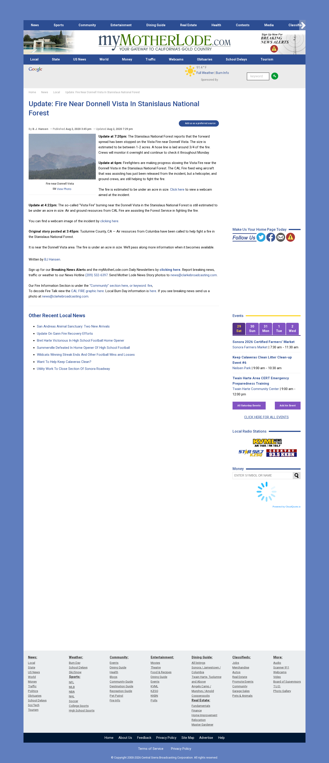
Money (127, 59)
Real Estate (188, 25)
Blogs (113, 677)
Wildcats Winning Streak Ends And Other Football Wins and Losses (86, 355)
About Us (125, 738)
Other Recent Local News (57, 315)
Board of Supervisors (287, 681)
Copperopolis (201, 695)
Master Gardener (202, 724)
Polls (154, 700)
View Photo (63, 189)
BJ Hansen (52, 259)
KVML (154, 686)
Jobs (235, 662)
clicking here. (110, 221)
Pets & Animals (242, 695)
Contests (243, 25)
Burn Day (74, 662)
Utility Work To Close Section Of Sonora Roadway (73, 369)
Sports (59, 25)
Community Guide (121, 681)
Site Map (188, 738)
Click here (177, 190)
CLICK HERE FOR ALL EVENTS (266, 417)
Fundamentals (201, 705)
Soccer (73, 701)
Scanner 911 (281, 667)
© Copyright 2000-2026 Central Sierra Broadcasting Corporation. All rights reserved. (164, 757)
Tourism (267, 59)
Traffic (150, 59)
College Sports (79, 705)
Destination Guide (121, 686)
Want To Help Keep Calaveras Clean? (64, 362)
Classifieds (296, 25)
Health (216, 25)
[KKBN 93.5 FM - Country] (281, 452)
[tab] (239, 329)
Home (109, 738)
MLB (72, 687)
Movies (155, 662)
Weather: (76, 657)
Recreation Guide (121, 691)
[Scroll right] (302, 25)
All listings (198, 662)
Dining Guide (155, 25)
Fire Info (115, 700)
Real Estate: (201, 700)
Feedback (144, 738)
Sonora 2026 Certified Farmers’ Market (264, 342)
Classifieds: (241, 657)
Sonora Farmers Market (250, 347)
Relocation (199, 720)
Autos (236, 672)
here (153, 291)
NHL (72, 696)
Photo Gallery (282, 691)
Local (34, 59)
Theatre (156, 667)
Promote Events (242, 681)
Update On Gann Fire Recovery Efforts (65, 334)
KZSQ (154, 691)
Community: (119, 657)
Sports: (74, 677)
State (56, 59)
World (104, 59)
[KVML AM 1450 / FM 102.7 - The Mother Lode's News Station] (267, 441)
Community (87, 25)
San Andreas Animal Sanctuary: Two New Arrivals (73, 326)
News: (32, 657)
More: (277, 657)
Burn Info (222, 73)
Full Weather (205, 73)
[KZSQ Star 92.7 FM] (249, 452)
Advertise (206, 738)
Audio (277, 662)
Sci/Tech (33, 705)
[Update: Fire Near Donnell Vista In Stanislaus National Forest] (62, 178)
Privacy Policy (166, 738)
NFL (71, 682)
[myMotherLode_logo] (164, 42)
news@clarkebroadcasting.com (194, 275)
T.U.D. (277, 686)
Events (114, 662)
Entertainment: (162, 657)
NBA (72, 691)
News (35, 25)
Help (221, 738)
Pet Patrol (116, 695)
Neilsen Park (242, 368)
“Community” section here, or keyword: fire (121, 286)
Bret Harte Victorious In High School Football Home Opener (80, 340)
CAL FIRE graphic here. (88, 291)
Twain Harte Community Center (256, 389)
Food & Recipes (161, 672)
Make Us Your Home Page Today (259, 229)
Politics (33, 691)
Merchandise (240, 667)
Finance (197, 710)
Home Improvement (204, 715)
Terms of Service (150, 749)
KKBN (154, 695)
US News (79, 59)
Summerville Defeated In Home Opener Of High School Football (83, 348)
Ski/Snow (75, 672)
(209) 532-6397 (96, 275)
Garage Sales (241, 691)
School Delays (236, 59)
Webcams (176, 59)
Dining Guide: (202, 657)
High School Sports (81, 710)
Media (269, 25)
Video (277, 677)
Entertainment (121, 25)
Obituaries (204, 59)
